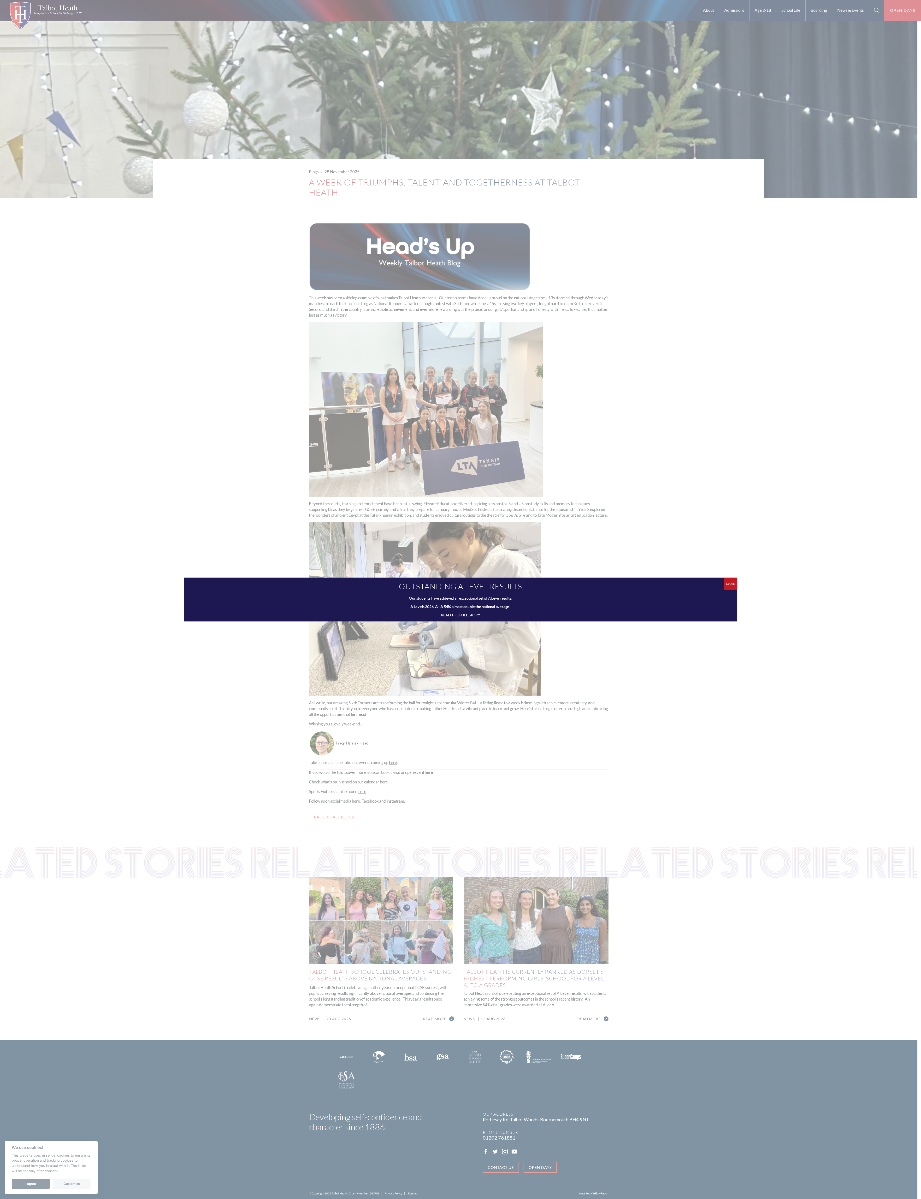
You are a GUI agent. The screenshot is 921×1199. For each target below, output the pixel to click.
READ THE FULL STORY (460, 615)
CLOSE (730, 583)
